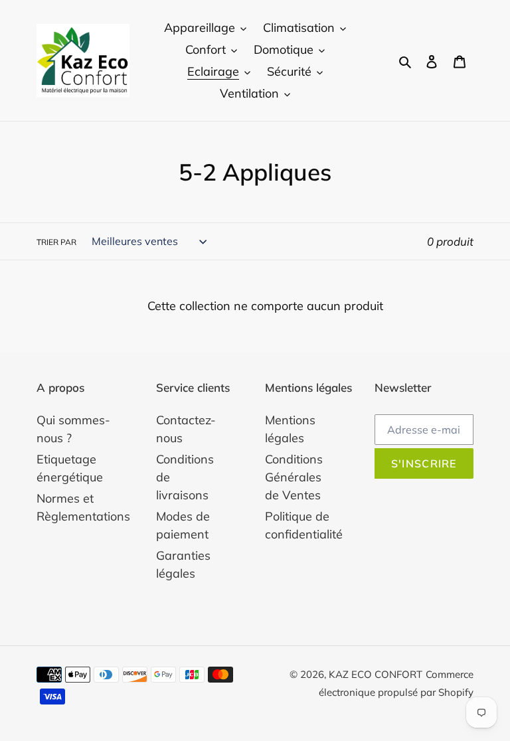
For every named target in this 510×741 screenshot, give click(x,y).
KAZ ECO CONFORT (375, 674)
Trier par (56, 242)
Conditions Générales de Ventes (294, 477)
